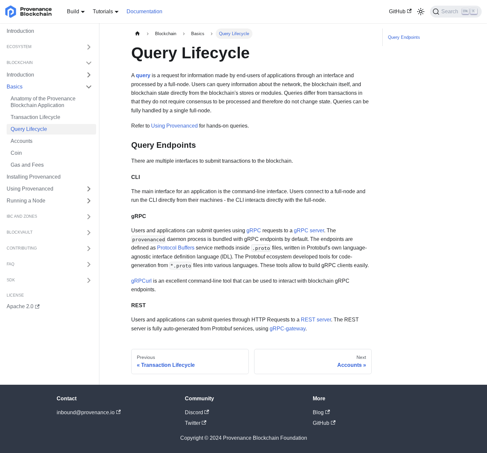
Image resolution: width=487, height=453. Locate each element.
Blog (318, 412)
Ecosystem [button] (19, 47)
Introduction (20, 31)
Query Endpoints (404, 37)
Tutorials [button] (103, 11)
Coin (16, 153)
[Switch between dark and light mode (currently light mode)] (420, 11)
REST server (316, 319)
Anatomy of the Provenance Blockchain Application (43, 102)
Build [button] (73, 11)
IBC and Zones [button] (22, 216)
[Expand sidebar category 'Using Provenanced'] (88, 189)
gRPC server (309, 230)
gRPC (253, 230)
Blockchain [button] (20, 63)
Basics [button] (15, 86)
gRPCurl (141, 281)
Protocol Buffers (176, 248)
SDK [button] (11, 280)
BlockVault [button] (19, 232)
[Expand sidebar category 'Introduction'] (88, 75)
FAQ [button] (10, 264)
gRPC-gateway (287, 328)
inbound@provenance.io (86, 412)
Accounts (21, 141)
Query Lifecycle (29, 129)
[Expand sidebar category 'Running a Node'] (88, 201)
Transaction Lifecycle (35, 117)
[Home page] (137, 33)
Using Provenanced (30, 189)
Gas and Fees (27, 165)
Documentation (144, 11)
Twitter (192, 423)
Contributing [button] (22, 248)
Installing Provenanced (34, 177)
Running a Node (26, 200)
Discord (194, 412)
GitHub (397, 11)
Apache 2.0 (20, 306)
